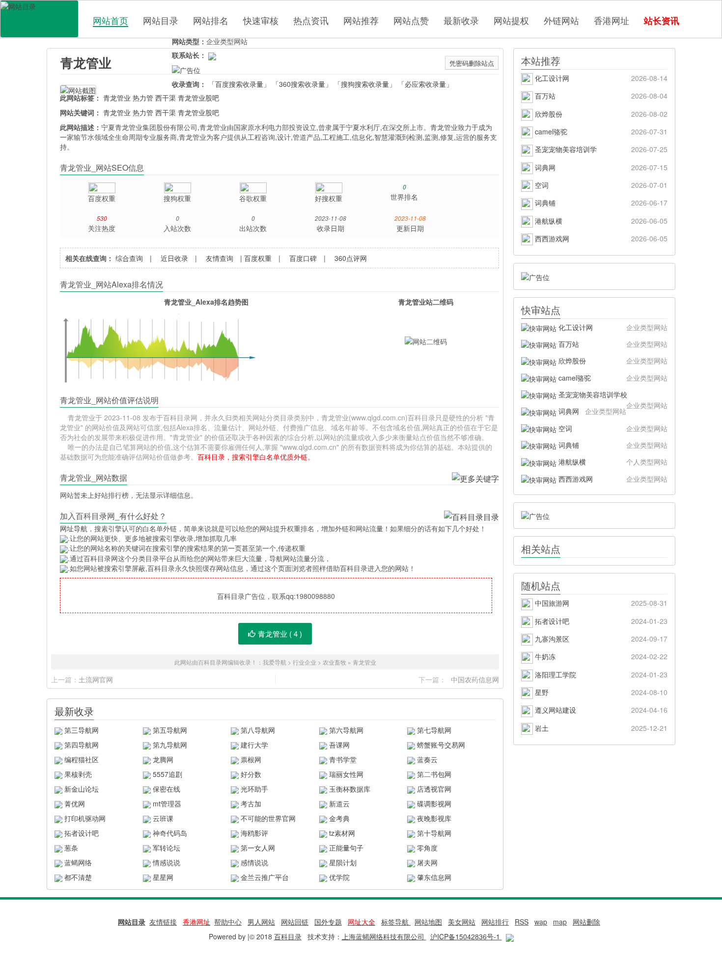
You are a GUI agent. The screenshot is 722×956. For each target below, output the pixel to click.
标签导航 (396, 922)
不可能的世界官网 (268, 818)
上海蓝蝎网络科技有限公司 (384, 936)
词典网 (600, 167)
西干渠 (165, 98)
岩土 (600, 728)
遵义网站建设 (600, 710)
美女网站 (461, 922)
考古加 (251, 803)
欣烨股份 (600, 114)
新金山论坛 (81, 789)
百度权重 (258, 258)
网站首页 (110, 20)
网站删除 (586, 922)
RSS (521, 922)
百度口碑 (303, 258)
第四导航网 (81, 744)
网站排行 (495, 922)
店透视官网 (434, 789)
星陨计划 (343, 862)
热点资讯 (311, 20)
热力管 (143, 98)
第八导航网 (258, 730)
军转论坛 (166, 848)
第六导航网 (346, 730)
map (560, 922)
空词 (600, 185)
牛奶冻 (600, 656)
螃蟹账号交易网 (441, 744)
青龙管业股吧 (198, 98)
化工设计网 (600, 78)
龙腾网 (163, 759)
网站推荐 (361, 20)
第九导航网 (170, 744)
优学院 (339, 877)
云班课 (163, 818)
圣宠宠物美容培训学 (600, 149)
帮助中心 (228, 922)
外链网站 (561, 20)
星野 (600, 692)
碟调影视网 (434, 803)
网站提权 (511, 20)
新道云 (339, 803)
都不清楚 (78, 877)
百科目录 (39, 18)
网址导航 (73, 528)
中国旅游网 (600, 603)
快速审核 (260, 20)
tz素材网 (342, 833)
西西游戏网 (600, 238)
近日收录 (174, 258)
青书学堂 (343, 759)
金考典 (339, 818)
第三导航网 (81, 730)
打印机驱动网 (85, 818)
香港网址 (611, 20)
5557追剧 (167, 774)
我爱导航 (274, 662)
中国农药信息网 (475, 679)
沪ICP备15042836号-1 (466, 936)
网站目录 (160, 20)
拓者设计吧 (81, 833)
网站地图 (428, 922)
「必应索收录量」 (425, 84)
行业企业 (304, 662)
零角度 (427, 848)
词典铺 (600, 202)
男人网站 (261, 922)
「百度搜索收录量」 (239, 84)
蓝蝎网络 (78, 862)
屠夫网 (427, 862)
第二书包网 (434, 774)
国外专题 (328, 922)
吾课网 (339, 744)
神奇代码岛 (170, 833)
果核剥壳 (78, 774)
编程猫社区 (81, 759)
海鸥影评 (254, 833)
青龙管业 (85, 62)
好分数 (251, 774)
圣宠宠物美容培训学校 (611, 396)
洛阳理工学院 (600, 674)
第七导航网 (434, 730)
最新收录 (461, 20)
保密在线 (166, 789)
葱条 (71, 848)
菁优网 (74, 803)
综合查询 (129, 258)
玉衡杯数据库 (349, 789)
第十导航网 (434, 833)
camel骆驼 (600, 131)
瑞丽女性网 (346, 774)
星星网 (163, 877)
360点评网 (350, 258)
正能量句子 (346, 848)
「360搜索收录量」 (302, 84)
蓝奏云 (427, 759)
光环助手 (254, 789)
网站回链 (294, 922)
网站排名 (210, 20)
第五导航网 (170, 730)
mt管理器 (167, 803)
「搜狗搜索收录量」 (365, 84)
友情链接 (163, 922)
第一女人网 (258, 848)
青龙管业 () (280, 633)
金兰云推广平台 (265, 877)
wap (540, 922)
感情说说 (254, 862)
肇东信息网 (434, 877)
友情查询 (219, 258)
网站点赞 (411, 20)
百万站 (600, 96)
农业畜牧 (334, 662)
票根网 (251, 759)
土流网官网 (96, 679)
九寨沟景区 (600, 639)
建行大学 (254, 744)
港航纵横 (600, 221)
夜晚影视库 (434, 818)
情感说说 (166, 862)
